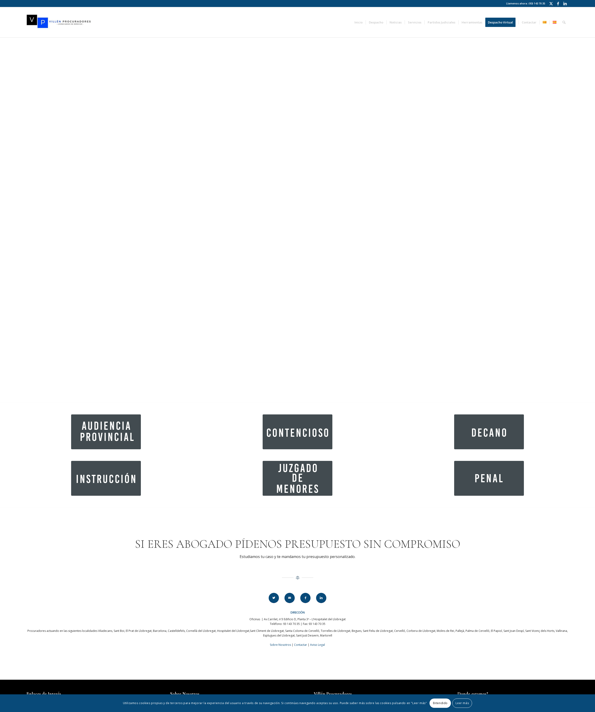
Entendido (440, 703)
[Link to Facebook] (558, 3)
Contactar (300, 645)
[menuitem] (358, 22)
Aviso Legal (317, 645)
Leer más (462, 703)
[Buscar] (564, 22)
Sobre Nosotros (280, 645)
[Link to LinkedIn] (565, 3)
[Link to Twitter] (551, 3)
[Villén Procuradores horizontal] (59, 22)
